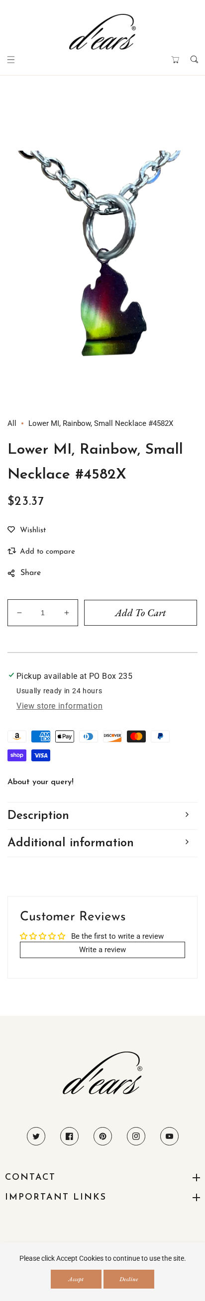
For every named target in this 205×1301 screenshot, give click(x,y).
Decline (128, 1279)
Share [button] (30, 573)
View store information (59, 706)
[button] (10, 59)
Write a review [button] (102, 949)
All (11, 423)
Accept (76, 1279)
